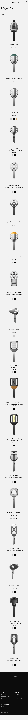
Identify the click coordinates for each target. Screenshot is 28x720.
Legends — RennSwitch (14, 292)
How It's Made (17, 678)
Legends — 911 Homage (14, 256)
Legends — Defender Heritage (14, 439)
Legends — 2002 (14, 585)
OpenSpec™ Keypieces (6, 678)
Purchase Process (5, 694)
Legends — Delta (14, 658)
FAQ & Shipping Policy (6, 696)
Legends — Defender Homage (14, 402)
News (15, 682)
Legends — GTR (14, 548)
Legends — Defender (14, 365)
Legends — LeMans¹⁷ (14, 185)
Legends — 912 (14, 149)
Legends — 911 (14, 112)
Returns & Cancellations (19, 698)
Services (3, 684)
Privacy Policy (17, 694)
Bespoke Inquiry (4, 698)
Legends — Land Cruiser (14, 512)
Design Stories (17, 680)
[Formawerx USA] (14, 2)
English (2, 706)
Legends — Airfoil (14, 329)
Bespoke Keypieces (5, 686)
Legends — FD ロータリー (14, 622)
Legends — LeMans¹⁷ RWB (14, 222)
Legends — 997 (14, 44)
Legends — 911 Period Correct (14, 78)
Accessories (3, 682)
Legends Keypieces (5, 680)
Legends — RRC (14, 475)
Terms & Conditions (18, 696)
